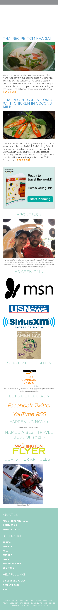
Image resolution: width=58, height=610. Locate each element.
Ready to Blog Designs (44, 603)
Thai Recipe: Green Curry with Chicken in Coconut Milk (28, 103)
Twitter (42, 405)
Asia (5, 551)
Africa (7, 542)
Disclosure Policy (14, 581)
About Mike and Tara (15, 521)
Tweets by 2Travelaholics (29, 427)
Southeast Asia (12, 564)
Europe (7, 555)
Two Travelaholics (29, 15)
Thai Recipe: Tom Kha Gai (27, 39)
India (6, 559)
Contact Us (10, 525)
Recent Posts (11, 585)
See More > (9, 568)
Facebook (19, 405)
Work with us (11, 529)
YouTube (23, 414)
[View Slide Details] (23, 503)
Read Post (10, 92)
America (7, 547)
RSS (41, 414)
